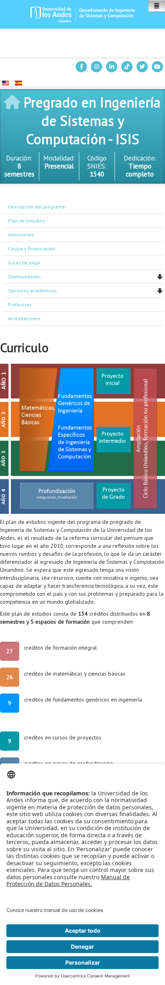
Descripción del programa (36, 207)
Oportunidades (24, 276)
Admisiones (21, 235)
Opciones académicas (32, 290)
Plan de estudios (26, 221)
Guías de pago (24, 263)
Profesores (20, 304)
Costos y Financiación (31, 249)
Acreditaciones (24, 318)
